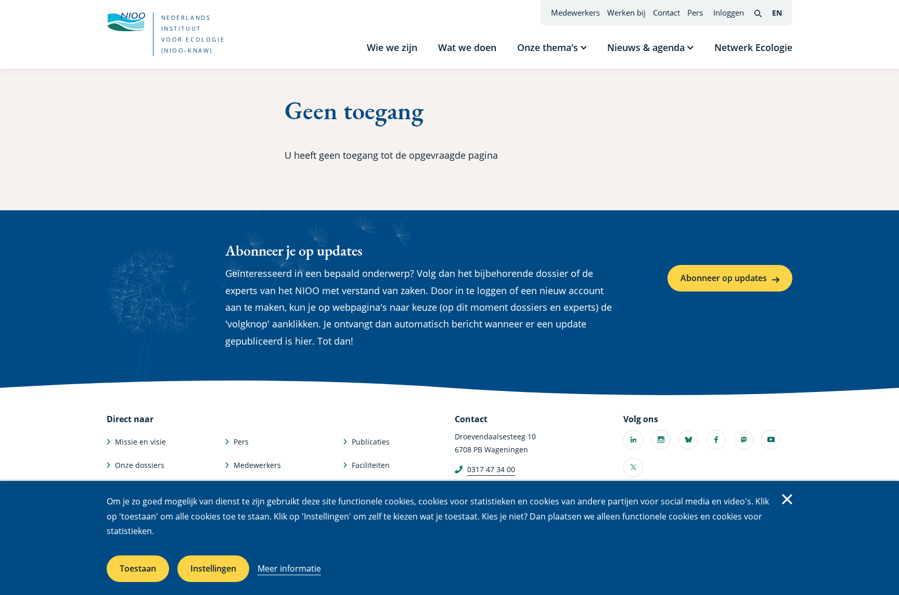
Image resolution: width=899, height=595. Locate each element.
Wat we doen (467, 47)
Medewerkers (575, 12)
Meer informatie (289, 568)
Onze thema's (547, 47)
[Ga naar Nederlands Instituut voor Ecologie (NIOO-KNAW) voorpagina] (126, 21)
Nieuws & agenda (646, 47)
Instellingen (213, 568)
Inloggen (728, 12)
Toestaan (138, 568)
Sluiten (787, 499)
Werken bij (626, 12)
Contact (666, 12)
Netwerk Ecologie (753, 47)
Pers (695, 12)
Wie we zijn (392, 47)
